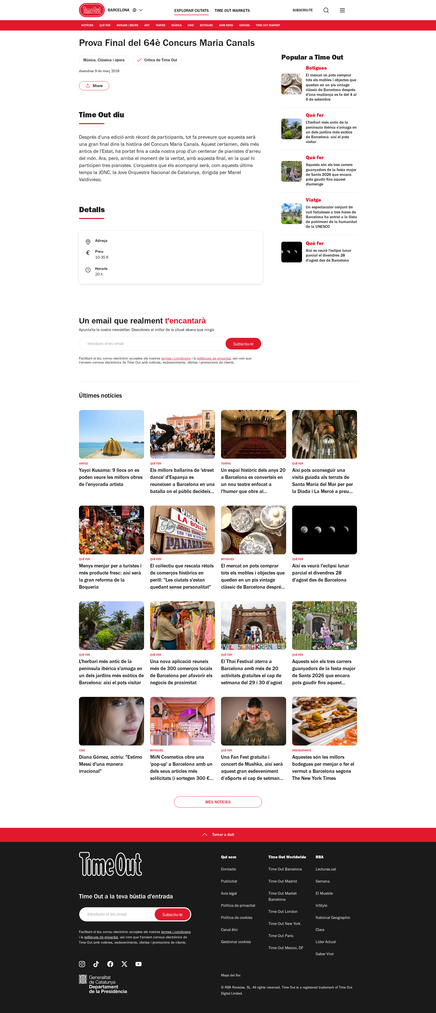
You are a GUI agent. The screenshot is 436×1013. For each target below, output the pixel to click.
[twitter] (124, 964)
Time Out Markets (232, 11)
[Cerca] (326, 10)
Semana (323, 882)
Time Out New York (284, 924)
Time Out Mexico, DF (285, 948)
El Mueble (324, 894)
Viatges (244, 25)
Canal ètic (229, 930)
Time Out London (283, 912)
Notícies (87, 25)
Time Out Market (268, 25)
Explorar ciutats (191, 11)
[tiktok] (96, 964)
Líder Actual (326, 942)
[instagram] (82, 964)
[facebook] (110, 964)
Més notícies (218, 803)
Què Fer (105, 25)
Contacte (228, 870)
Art (147, 25)
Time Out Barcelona (285, 870)
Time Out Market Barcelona (282, 897)
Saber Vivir (325, 954)
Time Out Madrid (282, 882)
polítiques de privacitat (214, 359)
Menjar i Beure (127, 25)
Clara (320, 930)
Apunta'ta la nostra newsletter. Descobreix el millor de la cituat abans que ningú (146, 330)
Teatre (160, 25)
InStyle (321, 906)
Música (176, 25)
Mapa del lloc (231, 976)
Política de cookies (236, 918)
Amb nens (226, 25)
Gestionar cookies (236, 942)
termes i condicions (176, 359)
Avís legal (229, 894)
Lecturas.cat (326, 870)
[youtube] (138, 964)
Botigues (206, 25)
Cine (191, 25)
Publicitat (229, 882)
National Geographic (333, 918)
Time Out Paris (280, 936)
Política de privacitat (238, 906)
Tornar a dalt (223, 835)
